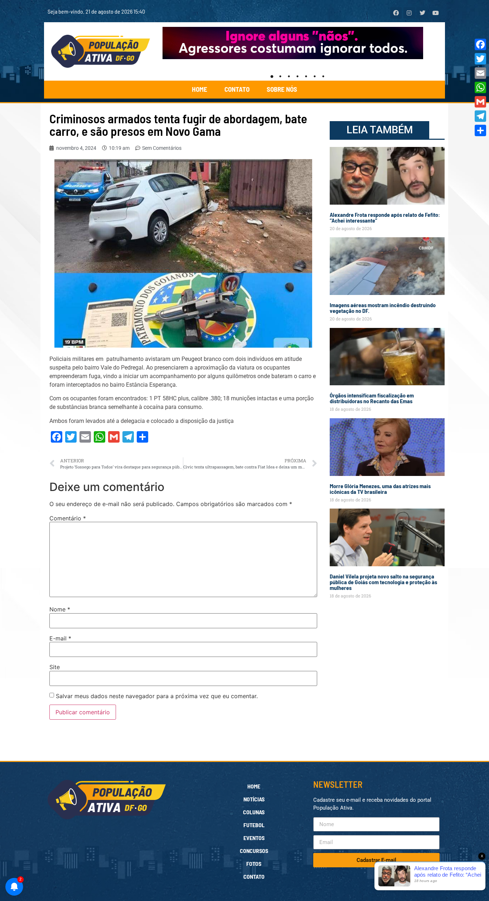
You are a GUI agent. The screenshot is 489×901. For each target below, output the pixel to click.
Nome (59, 609)
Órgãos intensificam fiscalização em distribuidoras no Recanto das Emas (372, 398)
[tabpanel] (298, 43)
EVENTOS (254, 837)
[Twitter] (480, 59)
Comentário (67, 518)
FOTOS (253, 863)
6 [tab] (314, 76)
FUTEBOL (254, 824)
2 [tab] (280, 76)
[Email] (480, 73)
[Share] (480, 130)
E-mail (60, 638)
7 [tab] (323, 76)
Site (54, 667)
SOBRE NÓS (282, 89)
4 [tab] (297, 76)
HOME (199, 89)
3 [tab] (288, 76)
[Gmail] (480, 102)
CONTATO (237, 89)
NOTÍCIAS (254, 799)
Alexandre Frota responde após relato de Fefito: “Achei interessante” (385, 217)
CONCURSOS (254, 850)
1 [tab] (271, 76)
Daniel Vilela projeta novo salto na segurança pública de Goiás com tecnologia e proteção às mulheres (383, 582)
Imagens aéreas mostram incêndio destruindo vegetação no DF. (383, 307)
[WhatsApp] (480, 87)
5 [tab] (306, 76)
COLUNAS (254, 812)
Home (253, 786)
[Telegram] (480, 116)
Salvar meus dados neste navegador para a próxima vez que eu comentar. (157, 696)
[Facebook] (480, 44)
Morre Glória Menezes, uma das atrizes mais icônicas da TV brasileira (380, 488)
